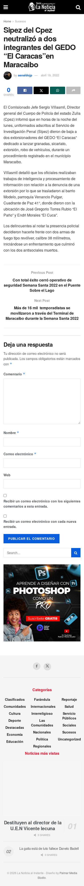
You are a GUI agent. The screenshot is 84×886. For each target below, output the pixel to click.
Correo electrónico (20, 454)
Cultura (15, 713)
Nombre (11, 432)
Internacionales (43, 706)
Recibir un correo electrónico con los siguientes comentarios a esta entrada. (42, 504)
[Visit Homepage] (42, 7)
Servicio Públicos (69, 715)
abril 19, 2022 (50, 75)
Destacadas (14, 727)
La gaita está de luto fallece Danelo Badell (49, 848)
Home (7, 21)
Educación (14, 741)
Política (42, 739)
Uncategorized (69, 739)
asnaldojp (25, 75)
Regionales (42, 746)
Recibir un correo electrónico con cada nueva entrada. (40, 524)
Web (7, 475)
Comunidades (15, 706)
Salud (69, 706)
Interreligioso (42, 713)
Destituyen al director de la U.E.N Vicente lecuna (33, 825)
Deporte (14, 720)
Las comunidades (42, 722)
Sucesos (20, 21)
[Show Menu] (6, 7)
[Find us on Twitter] (47, 666)
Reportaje (69, 699)
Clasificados (15, 699)
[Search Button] (78, 7)
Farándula (42, 699)
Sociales (69, 725)
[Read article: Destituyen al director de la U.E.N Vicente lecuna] (42, 788)
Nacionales (42, 732)
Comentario (14, 374)
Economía (15, 734)
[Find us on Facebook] (36, 666)
